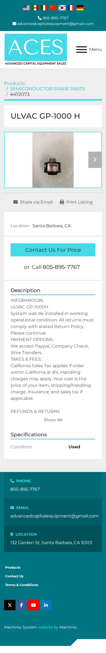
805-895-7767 (55, 18)
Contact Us (14, 576)
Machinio (68, 627)
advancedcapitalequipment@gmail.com (55, 23)
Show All (53, 419)
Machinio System (20, 627)
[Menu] (81, 49)
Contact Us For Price (53, 250)
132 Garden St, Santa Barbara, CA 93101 (51, 542)
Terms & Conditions (21, 585)
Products (12, 567)
